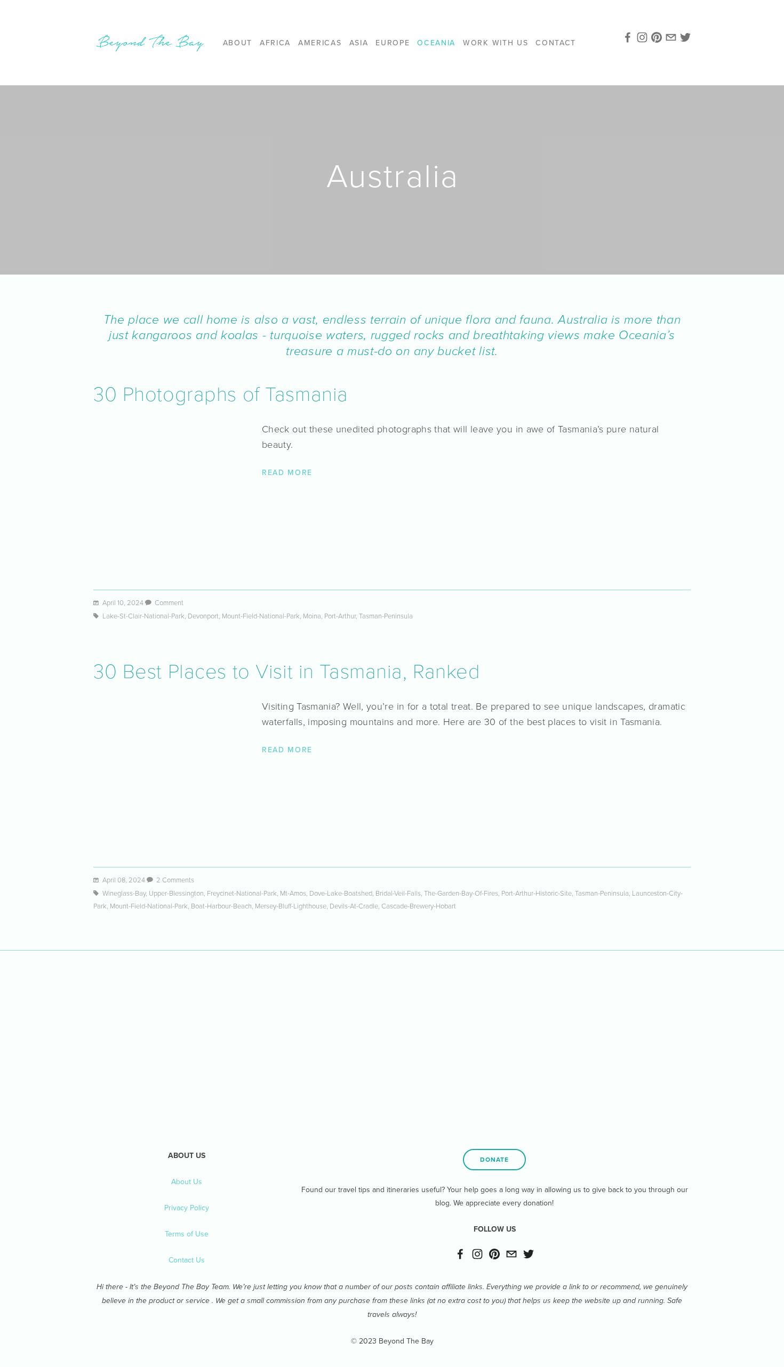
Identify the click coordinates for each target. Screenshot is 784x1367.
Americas (319, 42)
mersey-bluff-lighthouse (290, 906)
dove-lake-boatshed (340, 893)
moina (312, 616)
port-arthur (340, 616)
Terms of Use (187, 1233)
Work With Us (495, 42)
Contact (555, 42)
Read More (287, 472)
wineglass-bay (124, 893)
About (237, 42)
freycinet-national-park (242, 893)
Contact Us (187, 1260)
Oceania (436, 42)
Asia (359, 42)
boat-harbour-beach (221, 906)
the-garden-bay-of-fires (461, 893)
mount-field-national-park (261, 616)
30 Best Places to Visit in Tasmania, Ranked (287, 670)
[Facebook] (460, 1254)
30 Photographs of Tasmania (220, 393)
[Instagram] (477, 1254)
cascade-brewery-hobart (418, 906)
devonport (203, 616)
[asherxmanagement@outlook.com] (511, 1254)
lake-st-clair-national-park (143, 616)
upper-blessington (176, 893)
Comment (169, 602)
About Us (186, 1181)
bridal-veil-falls (398, 893)
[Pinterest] (494, 1254)
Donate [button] (494, 1159)
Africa (275, 42)
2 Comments (175, 879)
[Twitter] (528, 1254)
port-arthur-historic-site (536, 893)
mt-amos (293, 893)
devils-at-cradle (354, 906)
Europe (392, 42)
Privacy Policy (186, 1207)
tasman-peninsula (386, 616)
